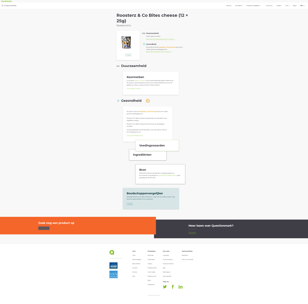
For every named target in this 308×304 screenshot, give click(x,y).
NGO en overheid (187, 259)
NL (303, 5)
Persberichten (152, 268)
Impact (278, 5)
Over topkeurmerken (134, 88)
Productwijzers (168, 259)
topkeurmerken (140, 80)
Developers (166, 272)
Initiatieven (151, 284)
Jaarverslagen (136, 259)
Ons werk (269, 5)
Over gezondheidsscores (135, 135)
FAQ (133, 276)
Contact (134, 268)
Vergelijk (128, 55)
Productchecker (10, 5)
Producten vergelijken (252, 5)
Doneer (134, 272)
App (164, 268)
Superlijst (166, 255)
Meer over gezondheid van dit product (158, 51)
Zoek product (43, 228)
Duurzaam (238, 5)
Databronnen (152, 276)
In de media (151, 272)
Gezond (228, 5)
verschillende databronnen (167, 175)
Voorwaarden (167, 276)
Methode (151, 255)
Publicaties (151, 259)
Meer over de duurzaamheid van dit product (160, 39)
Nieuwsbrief (136, 263)
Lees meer (192, 232)
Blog (294, 5)
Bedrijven (185, 255)
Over (286, 5)
